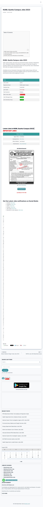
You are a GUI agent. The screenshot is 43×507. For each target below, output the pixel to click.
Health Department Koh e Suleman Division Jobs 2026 (14, 417)
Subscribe (5, 370)
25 (10, 457)
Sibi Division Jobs (7, 474)
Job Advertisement (8, 54)
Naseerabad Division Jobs (9, 477)
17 (4, 455)
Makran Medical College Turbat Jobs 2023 (10, 353)
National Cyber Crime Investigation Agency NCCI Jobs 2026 (15, 420)
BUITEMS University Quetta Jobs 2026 (11, 439)
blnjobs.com (27, 503)
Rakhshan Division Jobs (9, 469)
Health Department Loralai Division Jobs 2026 (12, 442)
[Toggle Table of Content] (27, 50)
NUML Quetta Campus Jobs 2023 (10, 51)
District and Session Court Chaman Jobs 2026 (12, 429)
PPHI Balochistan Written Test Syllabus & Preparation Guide (15, 413)
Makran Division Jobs (8, 472)
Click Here (22, 139)
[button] (3, 480)
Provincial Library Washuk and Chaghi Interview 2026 (14, 423)
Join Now (22, 99)
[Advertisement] (21, 22)
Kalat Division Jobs (8, 467)
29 (32, 457)
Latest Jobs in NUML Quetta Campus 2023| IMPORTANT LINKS (16, 52)
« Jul (21, 461)
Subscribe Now (23, 94)
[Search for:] (21, 362)
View (21, 143)
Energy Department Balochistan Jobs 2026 (12, 426)
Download (24, 143)
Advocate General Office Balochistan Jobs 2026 (13, 432)
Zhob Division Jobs (8, 475)
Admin (5, 12)
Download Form (21, 188)
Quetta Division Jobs (8, 470)
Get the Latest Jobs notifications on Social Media (13, 55)
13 (21, 454)
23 (38, 455)
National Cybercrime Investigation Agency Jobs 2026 (14, 435)
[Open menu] (41, 2)
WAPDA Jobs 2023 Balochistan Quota (34, 353)
